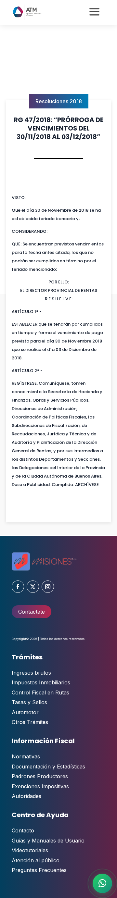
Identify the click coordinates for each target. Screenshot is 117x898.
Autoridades (26, 796)
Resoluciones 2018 (58, 101)
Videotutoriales (30, 850)
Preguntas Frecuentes (39, 870)
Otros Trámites (30, 722)
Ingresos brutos (31, 672)
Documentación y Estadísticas (48, 766)
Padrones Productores (40, 776)
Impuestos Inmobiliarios (41, 682)
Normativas (26, 756)
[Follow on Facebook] (18, 586)
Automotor (25, 712)
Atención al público (35, 860)
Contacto (23, 830)
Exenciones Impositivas (40, 786)
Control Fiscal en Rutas (40, 692)
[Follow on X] (33, 586)
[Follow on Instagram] (48, 586)
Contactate (31, 611)
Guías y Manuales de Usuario (48, 840)
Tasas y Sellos (29, 702)
